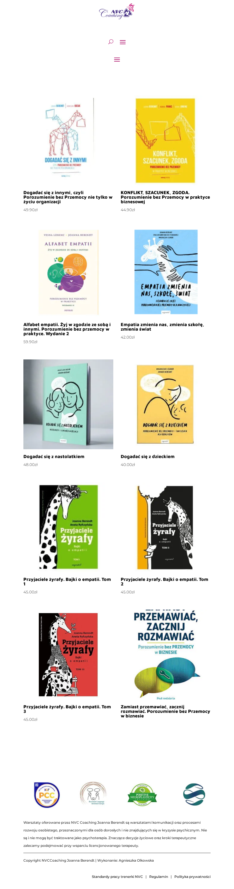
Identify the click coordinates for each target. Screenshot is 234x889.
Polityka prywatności (192, 876)
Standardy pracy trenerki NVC (117, 876)
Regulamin (158, 876)
